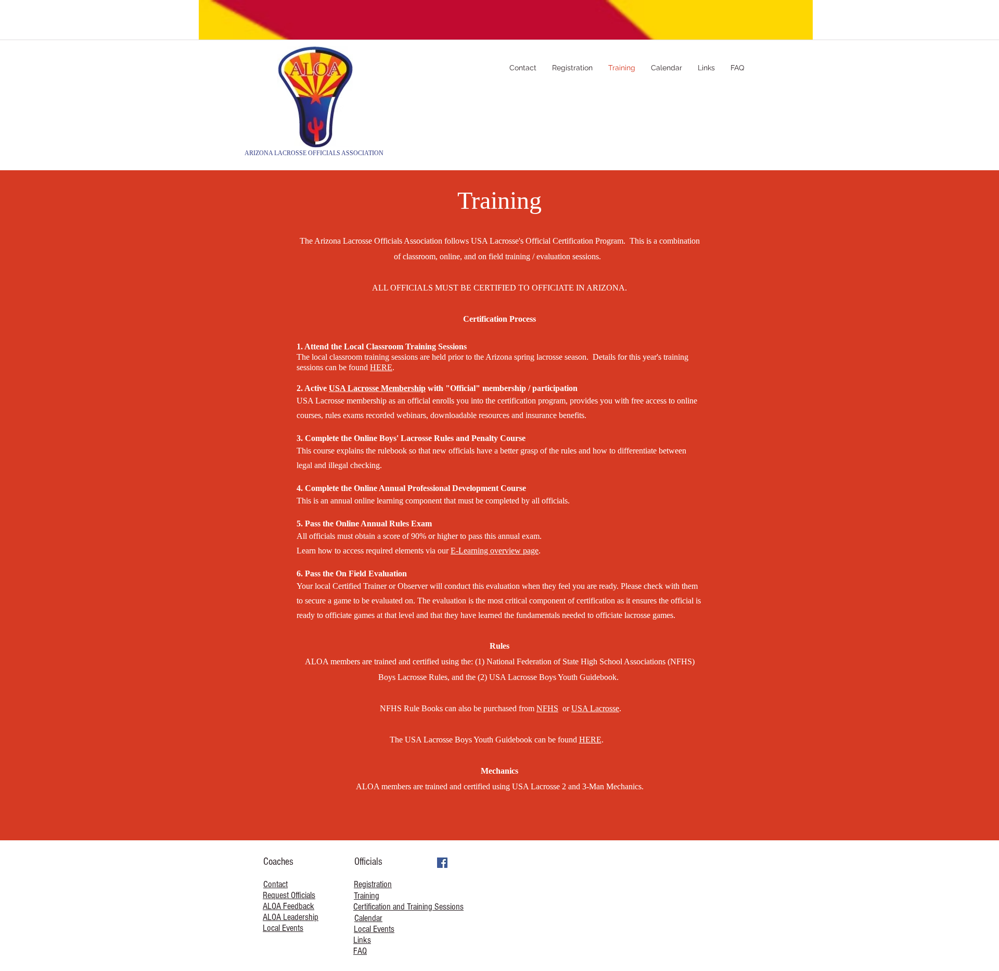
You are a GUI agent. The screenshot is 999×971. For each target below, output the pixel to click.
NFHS (547, 708)
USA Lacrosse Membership (377, 388)
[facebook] (442, 862)
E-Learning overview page (495, 550)
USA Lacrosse (595, 708)
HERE (381, 367)
